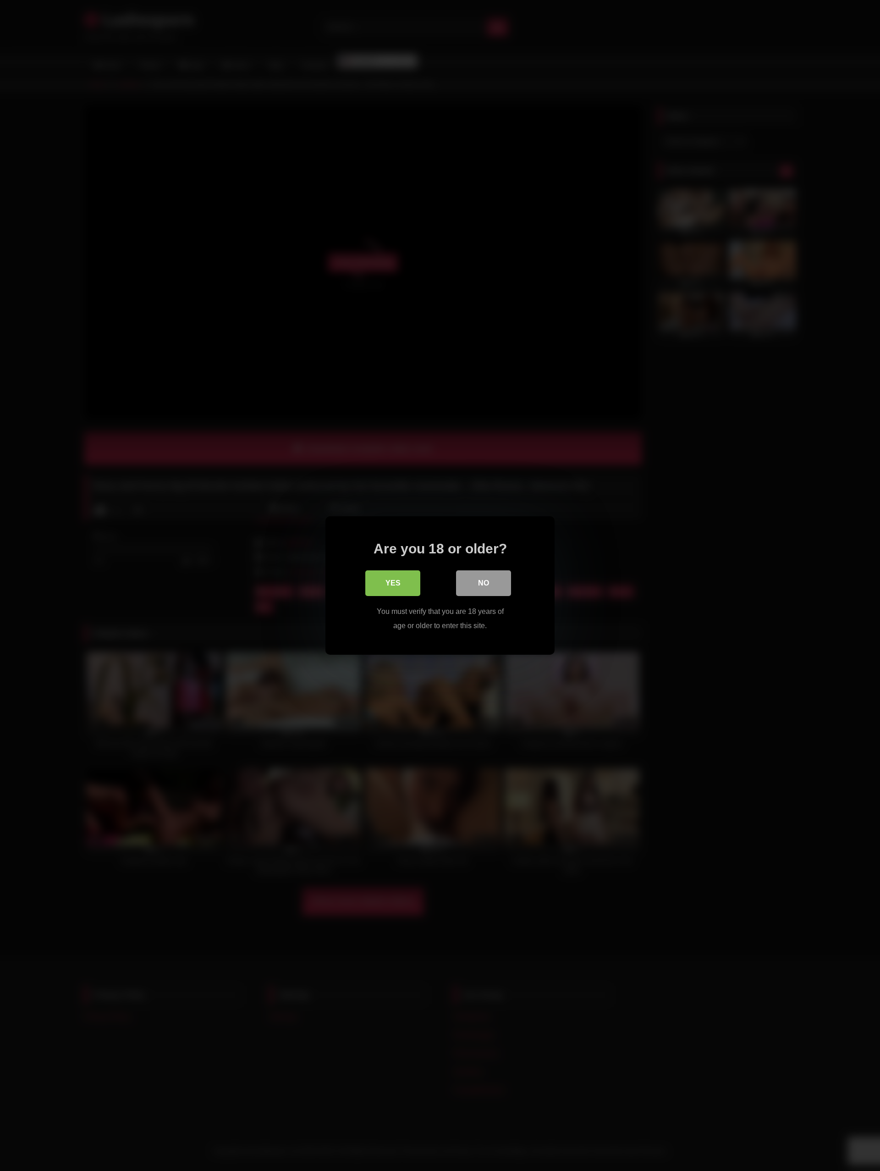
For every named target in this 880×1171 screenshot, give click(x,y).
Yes (393, 583)
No (483, 583)
